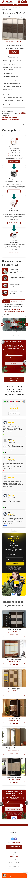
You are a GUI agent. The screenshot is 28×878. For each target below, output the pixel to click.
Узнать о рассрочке (14, 222)
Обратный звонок (14, 846)
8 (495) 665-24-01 (15, 153)
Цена (5, 301)
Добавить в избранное (14, 859)
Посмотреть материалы (14, 379)
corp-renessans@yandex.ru (14, 849)
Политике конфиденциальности (14, 568)
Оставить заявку (14, 161)
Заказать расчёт (14, 52)
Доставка (14, 301)
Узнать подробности (23, 113)
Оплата (21, 301)
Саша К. (10, 457)
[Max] (15, 594)
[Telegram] (13, 594)
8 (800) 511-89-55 (15, 150)
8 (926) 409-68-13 (15, 155)
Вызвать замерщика (14, 191)
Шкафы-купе (13, 8)
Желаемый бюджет (15, 357)
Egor (9, 512)
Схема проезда (14, 856)
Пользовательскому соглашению (14, 569)
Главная (4, 8)
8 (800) (14, 843)
